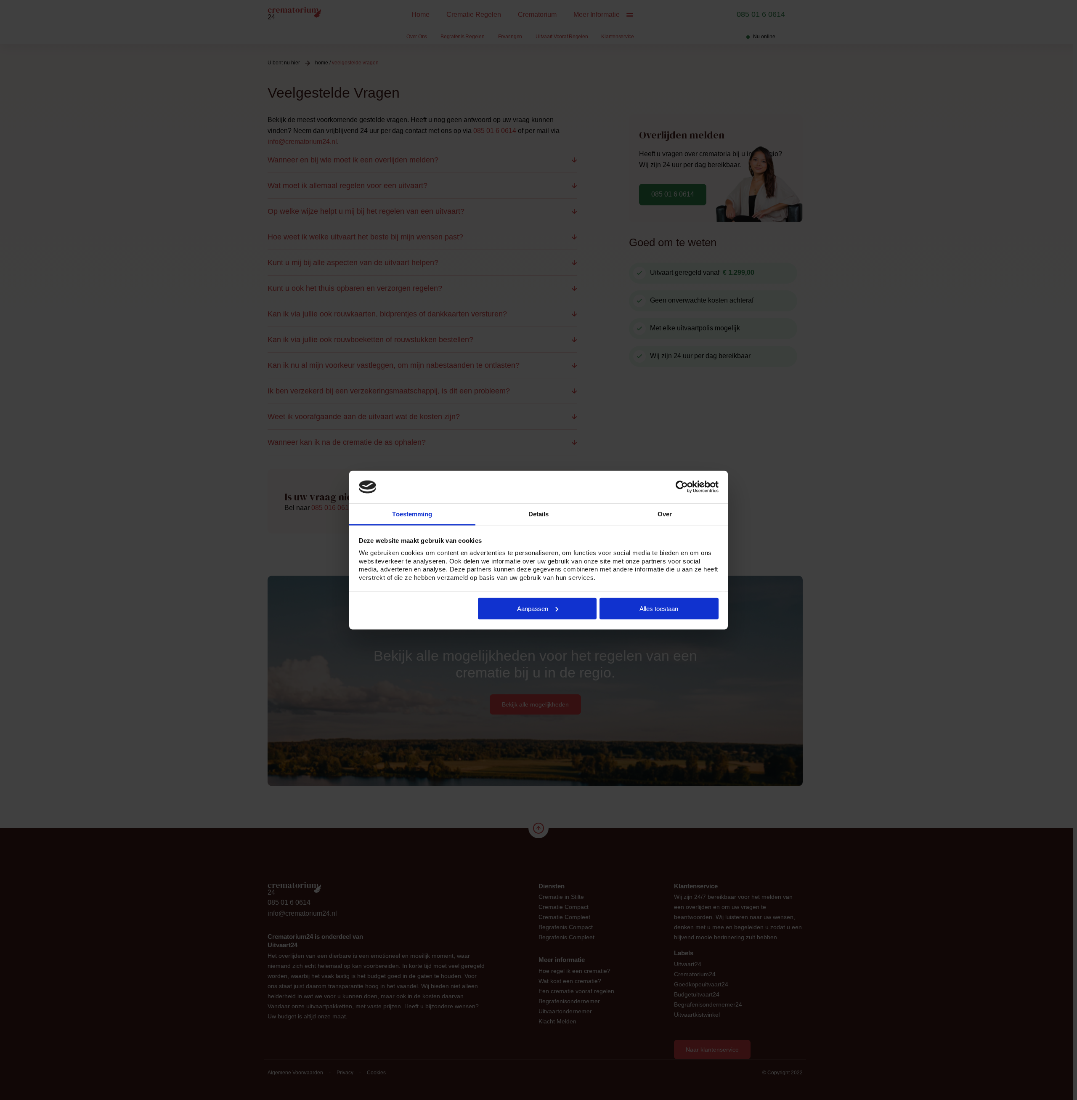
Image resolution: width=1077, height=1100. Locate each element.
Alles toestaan (658, 608)
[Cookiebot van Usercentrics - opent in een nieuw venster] (682, 487)
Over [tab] (665, 514)
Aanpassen (532, 608)
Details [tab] (538, 514)
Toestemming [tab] (412, 514)
